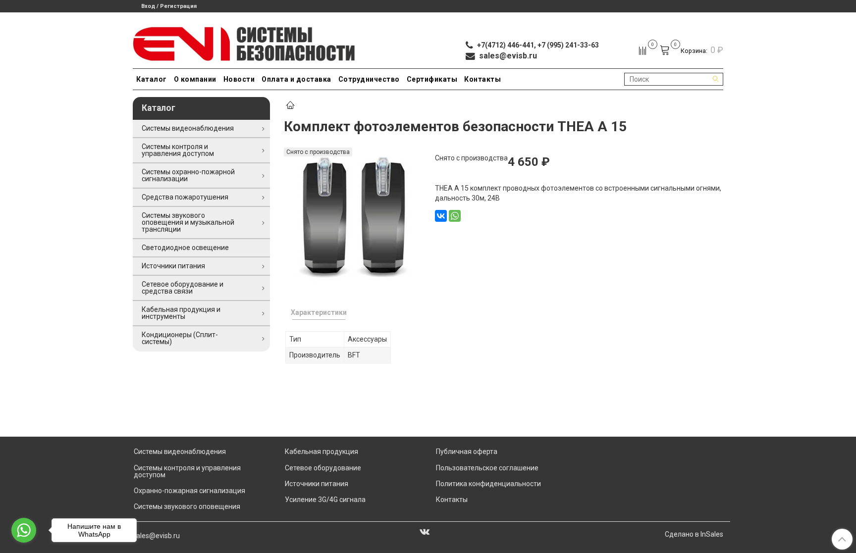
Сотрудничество (369, 79)
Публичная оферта (466, 451)
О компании (195, 79)
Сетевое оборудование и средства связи (182, 287)
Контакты (482, 79)
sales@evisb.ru (156, 536)
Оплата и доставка (296, 79)
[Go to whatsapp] (23, 530)
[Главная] (290, 106)
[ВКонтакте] (441, 216)
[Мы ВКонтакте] (424, 531)
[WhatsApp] (455, 216)
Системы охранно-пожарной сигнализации (188, 175)
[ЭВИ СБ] (244, 42)
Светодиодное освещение (185, 247)
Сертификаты (432, 79)
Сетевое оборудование (323, 468)
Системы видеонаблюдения (188, 128)
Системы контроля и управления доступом (178, 150)
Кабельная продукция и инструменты (181, 312)
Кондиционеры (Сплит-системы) (180, 338)
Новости (239, 79)
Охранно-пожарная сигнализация (189, 491)
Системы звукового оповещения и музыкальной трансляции (188, 222)
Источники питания (173, 266)
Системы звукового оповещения (187, 506)
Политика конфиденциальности (488, 484)
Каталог (151, 79)
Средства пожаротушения (185, 197)
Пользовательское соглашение (487, 468)
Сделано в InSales (694, 534)
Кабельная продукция (321, 451)
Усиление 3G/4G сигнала (325, 499)
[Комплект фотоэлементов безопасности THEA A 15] (352, 215)
